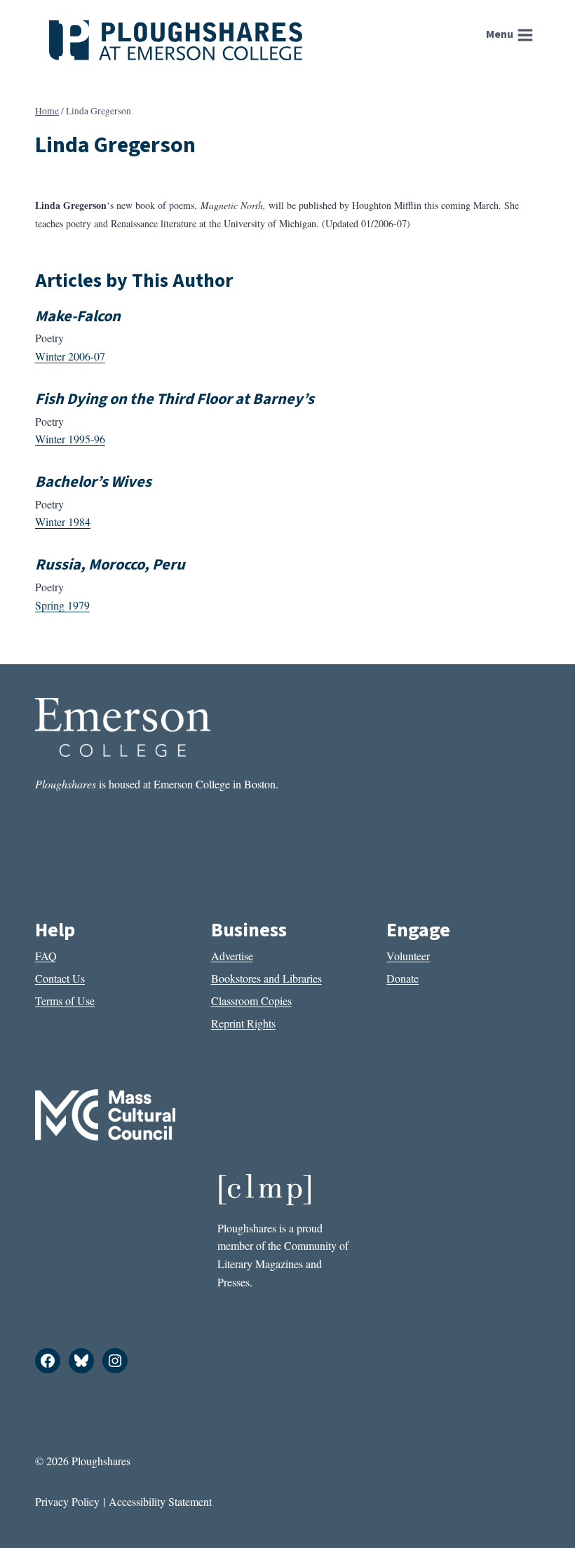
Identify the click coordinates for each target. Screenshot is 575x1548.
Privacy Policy (67, 1501)
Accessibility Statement (160, 1501)
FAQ (46, 955)
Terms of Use (65, 1000)
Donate (402, 978)
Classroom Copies (251, 1000)
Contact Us (60, 978)
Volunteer (408, 955)
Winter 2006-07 (70, 356)
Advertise (232, 955)
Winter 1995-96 (70, 438)
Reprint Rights (243, 1023)
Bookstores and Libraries (266, 978)
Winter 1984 (62, 521)
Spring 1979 (62, 605)
